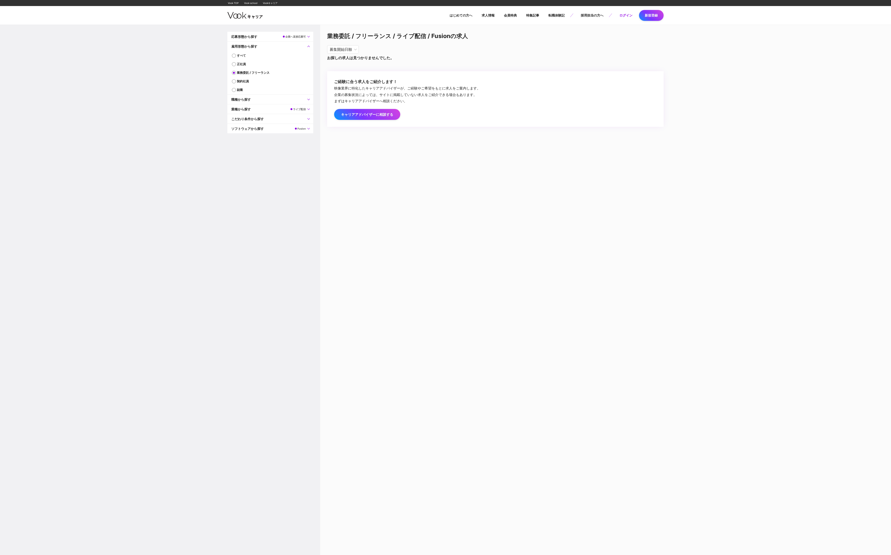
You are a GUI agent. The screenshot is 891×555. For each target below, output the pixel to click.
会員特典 (510, 15)
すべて (241, 55)
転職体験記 (557, 15)
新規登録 (651, 15)
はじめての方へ (461, 15)
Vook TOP (233, 3)
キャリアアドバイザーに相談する (367, 114)
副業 (240, 90)
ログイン (626, 15)
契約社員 (243, 81)
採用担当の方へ (592, 15)
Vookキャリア (270, 3)
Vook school (250, 3)
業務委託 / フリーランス (253, 72)
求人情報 (488, 15)
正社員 (241, 64)
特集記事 (532, 15)
